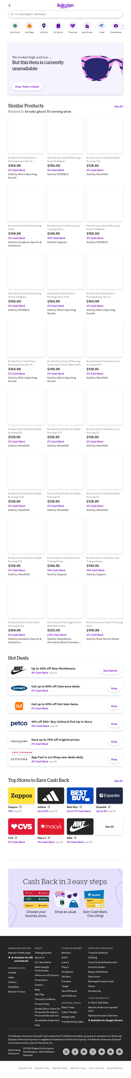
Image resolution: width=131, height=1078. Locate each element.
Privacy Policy (42, 1003)
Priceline (66, 981)
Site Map (39, 994)
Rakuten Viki (25, 1068)
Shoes (91, 986)
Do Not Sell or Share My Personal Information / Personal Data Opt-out (47, 1012)
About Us (39, 957)
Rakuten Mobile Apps (19, 952)
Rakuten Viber (42, 1068)
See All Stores (69, 995)
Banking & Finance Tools (100, 981)
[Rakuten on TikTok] (75, 1051)
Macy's (65, 967)
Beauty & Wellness (98, 971)
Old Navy (66, 976)
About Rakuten (115, 1068)
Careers (39, 984)
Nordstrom (67, 971)
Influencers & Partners (47, 975)
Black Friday (68, 1007)
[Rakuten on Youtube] (101, 1051)
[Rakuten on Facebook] (84, 1051)
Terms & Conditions (45, 999)
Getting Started (43, 952)
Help (37, 1025)
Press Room (41, 979)
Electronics (94, 976)
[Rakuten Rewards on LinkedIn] (119, 1051)
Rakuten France (16, 991)
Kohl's (65, 957)
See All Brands (69, 990)
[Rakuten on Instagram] (66, 1051)
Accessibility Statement (47, 1020)
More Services (96, 1068)
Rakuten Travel (78, 1068)
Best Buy (66, 952)
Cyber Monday (69, 1012)
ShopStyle (13, 986)
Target (65, 986)
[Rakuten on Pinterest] (110, 1051)
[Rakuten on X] (92, 1051)
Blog (37, 989)
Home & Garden (96, 967)
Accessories (94, 990)
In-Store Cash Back (98, 1002)
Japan (11, 977)
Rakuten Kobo (60, 1068)
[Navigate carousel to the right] (123, 26)
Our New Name (43, 962)
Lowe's (65, 962)
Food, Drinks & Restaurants (102, 962)
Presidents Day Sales (73, 1021)
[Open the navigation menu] (9, 5)
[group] (26, 148)
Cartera (12, 982)
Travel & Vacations (98, 952)
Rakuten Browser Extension (103, 1015)
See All (118, 106)
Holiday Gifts (68, 1016)
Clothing (92, 957)
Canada (12, 972)
